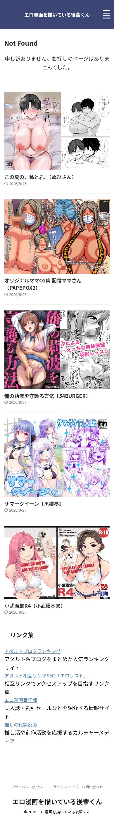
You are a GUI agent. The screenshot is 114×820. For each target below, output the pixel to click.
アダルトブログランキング (32, 650)
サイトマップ (64, 786)
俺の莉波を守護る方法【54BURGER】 (47, 395)
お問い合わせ (92, 786)
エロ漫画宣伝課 (20, 699)
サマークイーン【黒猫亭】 (34, 503)
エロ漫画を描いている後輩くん (57, 14)
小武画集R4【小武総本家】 (34, 605)
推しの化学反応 (20, 724)
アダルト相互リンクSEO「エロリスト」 (46, 675)
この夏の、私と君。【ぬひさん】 (40, 176)
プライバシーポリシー (28, 786)
